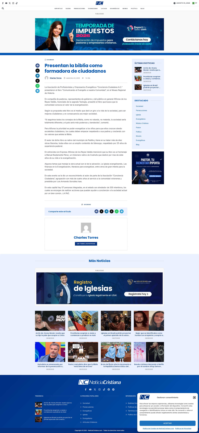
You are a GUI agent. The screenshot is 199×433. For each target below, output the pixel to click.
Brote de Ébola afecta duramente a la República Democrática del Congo (116, 366)
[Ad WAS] (99, 303)
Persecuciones (79, 8)
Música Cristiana (142, 123)
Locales (104, 8)
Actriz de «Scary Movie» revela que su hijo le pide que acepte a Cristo (152, 71)
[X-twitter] (10, 3)
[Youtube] (6, 3)
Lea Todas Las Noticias (86, 244)
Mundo (125, 8)
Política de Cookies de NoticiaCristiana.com (158, 428)
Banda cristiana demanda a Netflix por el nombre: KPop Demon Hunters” (149, 366)
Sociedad (50, 60)
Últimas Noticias (145, 63)
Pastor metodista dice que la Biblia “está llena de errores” (83, 365)
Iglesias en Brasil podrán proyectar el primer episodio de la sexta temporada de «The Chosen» (116, 335)
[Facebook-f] (3, 3)
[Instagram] (13, 3)
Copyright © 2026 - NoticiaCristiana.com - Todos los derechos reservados (99, 430)
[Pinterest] (109, 389)
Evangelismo (93, 8)
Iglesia (68, 8)
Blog (142, 8)
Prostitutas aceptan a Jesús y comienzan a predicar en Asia (152, 78)
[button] (194, 397)
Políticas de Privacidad (183, 428)
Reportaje (58, 8)
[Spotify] (113, 389)
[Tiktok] (17, 3)
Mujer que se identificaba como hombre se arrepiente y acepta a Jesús (149, 335)
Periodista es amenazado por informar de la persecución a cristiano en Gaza (50, 366)
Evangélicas (114, 8)
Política (134, 8)
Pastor (138, 127)
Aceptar (167, 423)
